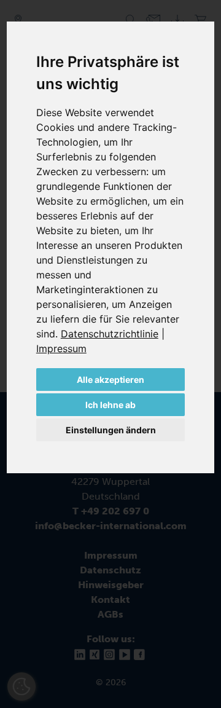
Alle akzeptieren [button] (110, 379)
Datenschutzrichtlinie (109, 334)
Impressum (61, 348)
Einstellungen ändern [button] (111, 430)
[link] (113, 334)
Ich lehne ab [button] (110, 404)
